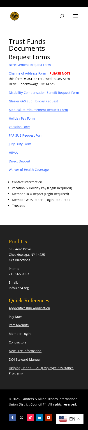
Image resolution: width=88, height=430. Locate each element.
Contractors (17, 342)
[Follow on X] (21, 417)
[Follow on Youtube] (48, 417)
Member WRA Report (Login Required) (40, 200)
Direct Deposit (19, 161)
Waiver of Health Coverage (29, 169)
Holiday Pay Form (22, 118)
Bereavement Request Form (30, 65)
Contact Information (27, 182)
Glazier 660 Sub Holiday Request (33, 101)
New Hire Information (25, 351)
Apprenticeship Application (29, 308)
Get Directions (19, 260)
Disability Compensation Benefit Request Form (44, 92)
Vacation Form (19, 127)
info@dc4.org (19, 288)
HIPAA (13, 152)
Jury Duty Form (20, 144)
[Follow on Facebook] (12, 417)
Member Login (20, 333)
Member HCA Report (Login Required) (40, 194)
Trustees (18, 205)
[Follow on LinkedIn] (39, 417)
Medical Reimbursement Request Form (38, 110)
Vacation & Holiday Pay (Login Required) (42, 188)
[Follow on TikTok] (30, 417)
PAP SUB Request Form (26, 135)
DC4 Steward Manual (25, 359)
